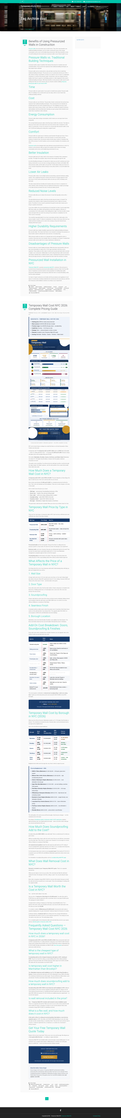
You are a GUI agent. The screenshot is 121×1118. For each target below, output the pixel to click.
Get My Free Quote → (49, 1057)
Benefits (32, 286)
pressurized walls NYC (49, 267)
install (56, 1084)
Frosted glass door (34, 659)
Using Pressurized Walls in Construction (46, 291)
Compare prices (46, 1084)
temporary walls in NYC (49, 1087)
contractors (60, 286)
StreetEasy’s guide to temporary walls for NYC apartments (48, 819)
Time (65, 289)
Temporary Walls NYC (34, 267)
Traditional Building (32, 291)
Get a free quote (57, 945)
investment (34, 1085)
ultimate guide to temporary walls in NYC (42, 921)
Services (61, 6)
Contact (98, 6)
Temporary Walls (48, 289)
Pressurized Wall (34, 524)
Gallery (78, 6)
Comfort (55, 286)
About (72, 6)
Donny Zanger (33, 285)
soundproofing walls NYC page (59, 857)
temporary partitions (63, 1085)
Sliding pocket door (34, 649)
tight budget (58, 1087)
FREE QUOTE (90, 6)
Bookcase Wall (33, 534)
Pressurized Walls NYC (35, 292)
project (47, 1085)
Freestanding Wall (34, 529)
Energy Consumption (33, 288)
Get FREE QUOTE (80, 39)
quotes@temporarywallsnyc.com (50, 1053)
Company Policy (96, 1116)
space (56, 1085)
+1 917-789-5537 (52, 704)
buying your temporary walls (36, 1084)
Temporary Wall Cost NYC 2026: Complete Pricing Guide (48, 307)
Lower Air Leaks (50, 288)
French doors (33, 654)
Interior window (33, 683)
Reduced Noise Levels (39, 289)
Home (55, 6)
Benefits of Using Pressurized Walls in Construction (47, 43)
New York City (41, 1085)
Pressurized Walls (58, 288)
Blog (83, 6)
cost (66, 286)
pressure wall (33, 145)
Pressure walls (32, 48)
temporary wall (32, 1087)
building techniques (48, 286)
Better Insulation (39, 286)
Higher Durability (42, 288)
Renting (51, 1085)
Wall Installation (59, 291)
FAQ (67, 6)
